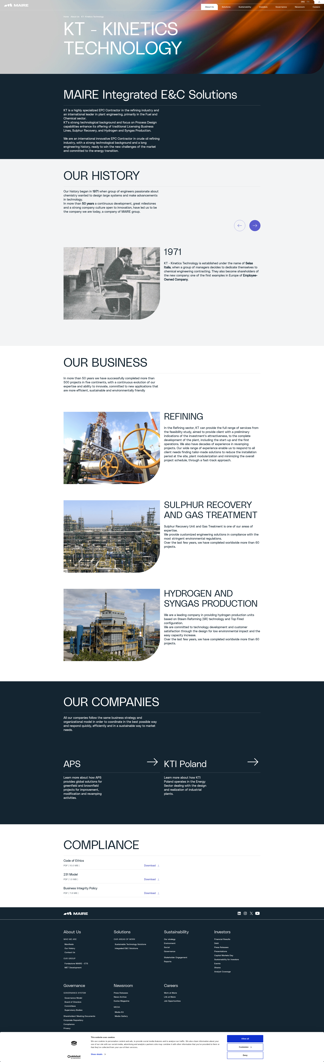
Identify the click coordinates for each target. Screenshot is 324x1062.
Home (66, 17)
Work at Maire (170, 993)
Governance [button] (281, 7)
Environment (169, 943)
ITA (308, 2)
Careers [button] (316, 7)
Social (167, 947)
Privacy (67, 1028)
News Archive (120, 997)
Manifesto (69, 944)
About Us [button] (211, 7)
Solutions (122, 932)
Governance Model (73, 998)
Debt (216, 943)
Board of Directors (73, 1002)
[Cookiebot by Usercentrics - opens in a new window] (74, 1057)
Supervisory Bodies (73, 1010)
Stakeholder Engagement (175, 957)
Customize (243, 1047)
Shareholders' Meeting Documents (79, 1016)
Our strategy (169, 939)
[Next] (254, 225)
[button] (239, 225)
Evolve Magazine (121, 1001)
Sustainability (176, 932)
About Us (75, 17)
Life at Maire (170, 997)
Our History (70, 948)
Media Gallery (121, 1016)
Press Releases (221, 947)
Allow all (245, 1039)
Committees (70, 1006)
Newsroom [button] (300, 7)
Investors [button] (263, 7)
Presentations (220, 951)
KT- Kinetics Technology (92, 17)
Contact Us (70, 952)
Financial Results (222, 939)
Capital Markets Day (223, 955)
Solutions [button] (226, 7)
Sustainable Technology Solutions (130, 944)
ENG (303, 2)
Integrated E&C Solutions (126, 948)
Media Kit (119, 1012)
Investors (222, 932)
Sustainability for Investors (226, 960)
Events (217, 964)
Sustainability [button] (245, 7)
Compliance (69, 1024)
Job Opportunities (172, 1001)
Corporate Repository (73, 1020)
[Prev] (239, 225)
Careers (171, 986)
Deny (245, 1055)
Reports (167, 962)
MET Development (73, 968)
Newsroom (123, 986)
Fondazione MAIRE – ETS (76, 964)
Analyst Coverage (222, 972)
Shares (217, 968)
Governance (169, 951)
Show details (96, 1054)
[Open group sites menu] (319, 2)
